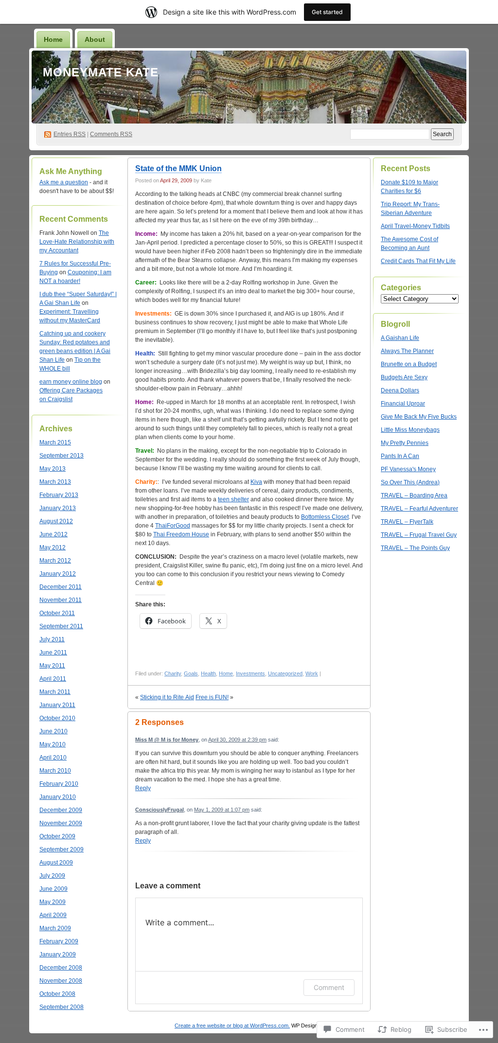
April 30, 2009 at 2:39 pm (237, 739)
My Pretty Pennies (404, 443)
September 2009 (61, 849)
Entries (69, 134)
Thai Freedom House (181, 534)
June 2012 (53, 534)
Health (208, 673)
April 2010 (53, 757)
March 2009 (55, 928)
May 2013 (52, 468)
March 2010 (55, 770)
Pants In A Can (400, 456)
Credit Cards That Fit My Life (418, 261)
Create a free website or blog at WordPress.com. (232, 1025)
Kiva (256, 481)
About (95, 39)
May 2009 (52, 902)
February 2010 (58, 783)
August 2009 (56, 862)
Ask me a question (63, 182)
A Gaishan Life (400, 338)
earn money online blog (70, 381)
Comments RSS (111, 134)
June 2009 (53, 888)
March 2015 (55, 442)
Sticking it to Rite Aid (167, 697)
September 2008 (61, 1007)
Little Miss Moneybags (410, 429)
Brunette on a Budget (409, 364)
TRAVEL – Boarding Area (414, 495)
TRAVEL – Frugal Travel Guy (419, 534)
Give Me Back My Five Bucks (419, 416)
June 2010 (53, 731)
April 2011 (52, 678)
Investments (250, 673)
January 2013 (57, 508)
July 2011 (52, 639)
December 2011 (60, 586)
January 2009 (57, 954)
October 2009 (57, 836)
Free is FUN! (212, 697)
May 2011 (52, 665)
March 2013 (55, 481)
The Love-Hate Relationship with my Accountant (76, 242)
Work (311, 673)
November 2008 (60, 980)
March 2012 (55, 560)
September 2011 (61, 626)
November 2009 (60, 823)
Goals (191, 673)
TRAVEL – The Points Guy (415, 548)
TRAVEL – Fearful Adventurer (419, 508)
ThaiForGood (172, 525)
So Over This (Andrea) (410, 482)
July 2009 (52, 875)
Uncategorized (285, 673)
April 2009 (53, 915)
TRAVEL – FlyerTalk (407, 521)
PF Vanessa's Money (408, 469)
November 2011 (60, 600)
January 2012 (57, 573)
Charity (172, 673)
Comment (329, 987)
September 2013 (61, 455)
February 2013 (58, 495)
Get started (327, 12)
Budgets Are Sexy (404, 377)
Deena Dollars (400, 390)
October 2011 (57, 613)
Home (53, 39)
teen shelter (233, 499)
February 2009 (58, 941)
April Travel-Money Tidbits (415, 226)
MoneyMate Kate (101, 72)
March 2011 (55, 692)
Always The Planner (407, 351)
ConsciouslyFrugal (159, 810)
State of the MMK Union (178, 168)
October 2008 (57, 993)
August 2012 (56, 521)
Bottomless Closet (325, 516)
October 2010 (57, 718)
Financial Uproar (403, 403)
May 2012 (52, 547)
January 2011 (57, 705)
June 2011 (53, 652)
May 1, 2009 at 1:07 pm (221, 810)
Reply (143, 788)
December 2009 (60, 810)
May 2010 (52, 744)
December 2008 (60, 967)
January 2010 (57, 797)
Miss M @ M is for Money (166, 739)
